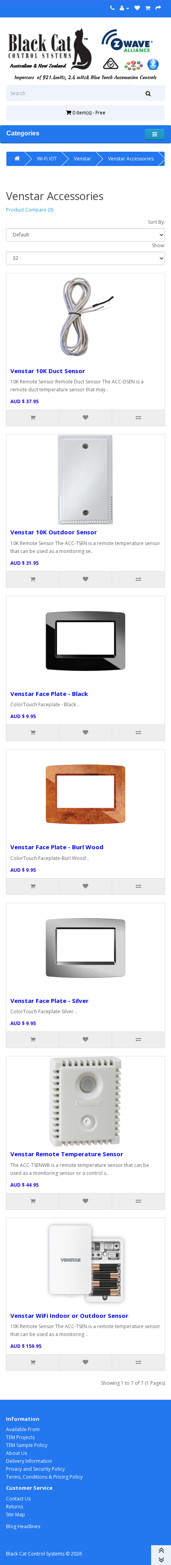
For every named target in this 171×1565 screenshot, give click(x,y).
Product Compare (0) (29, 209)
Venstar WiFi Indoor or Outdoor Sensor (69, 1315)
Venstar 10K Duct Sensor (47, 371)
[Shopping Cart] (147, 8)
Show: (158, 245)
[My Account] (124, 8)
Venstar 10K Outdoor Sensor (53, 532)
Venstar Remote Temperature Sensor (66, 1154)
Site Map (15, 1514)
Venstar (82, 158)
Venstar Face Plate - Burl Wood (56, 847)
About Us (16, 1453)
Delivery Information (29, 1461)
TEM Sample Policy (26, 1445)
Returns (14, 1506)
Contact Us (18, 1498)
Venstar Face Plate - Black (49, 694)
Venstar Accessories (131, 158)
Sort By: (156, 222)
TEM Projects (20, 1437)
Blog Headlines (23, 1526)
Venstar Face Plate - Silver (49, 1001)
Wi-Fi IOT (47, 158)
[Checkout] (158, 8)
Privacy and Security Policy (35, 1469)
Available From (23, 1429)
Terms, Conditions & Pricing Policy (44, 1477)
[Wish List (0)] (137, 8)
